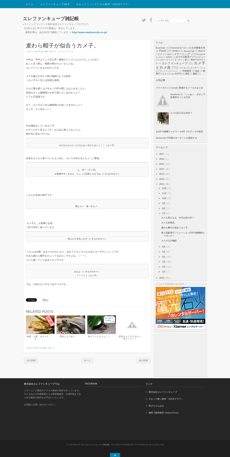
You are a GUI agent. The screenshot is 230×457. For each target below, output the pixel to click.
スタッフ (53, 51)
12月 (164, 188)
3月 (164, 261)
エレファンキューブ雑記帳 (51, 18)
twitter (169, 57)
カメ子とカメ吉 (41, 51)
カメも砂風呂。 (169, 222)
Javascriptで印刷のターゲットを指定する (176, 138)
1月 (164, 271)
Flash (162, 50)
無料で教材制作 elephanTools (164, 412)
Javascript (189, 51)
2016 (162, 159)
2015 (162, 164)
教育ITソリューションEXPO (180, 72)
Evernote (160, 48)
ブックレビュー (172, 71)
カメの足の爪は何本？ (181, 113)
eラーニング (182, 54)
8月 (164, 208)
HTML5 (176, 51)
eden (169, 54)
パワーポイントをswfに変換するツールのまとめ (179, 88)
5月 (164, 252)
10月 (164, 198)
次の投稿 (31, 360)
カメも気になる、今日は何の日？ (177, 217)
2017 (162, 154)
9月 (164, 203)
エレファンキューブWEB (55, 4)
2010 (162, 278)
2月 (164, 267)
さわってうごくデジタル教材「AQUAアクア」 (103, 4)
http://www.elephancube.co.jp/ (89, 32)
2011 (162, 184)
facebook (200, 54)
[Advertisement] (181, 355)
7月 (164, 213)
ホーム (30, 4)
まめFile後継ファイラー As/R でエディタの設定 (179, 131)
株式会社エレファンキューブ (163, 392)
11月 (164, 193)
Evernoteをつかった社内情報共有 (187, 48)
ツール (182, 68)
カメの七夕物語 (169, 240)
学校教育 (186, 71)
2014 (162, 169)
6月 (164, 246)
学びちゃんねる (156, 406)
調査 (187, 74)
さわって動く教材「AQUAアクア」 (166, 399)
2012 (162, 179)
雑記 (195, 73)
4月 (164, 257)
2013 (162, 174)
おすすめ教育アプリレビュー (190, 57)
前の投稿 (143, 360)
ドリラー (194, 68)
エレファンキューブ (175, 63)
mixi (160, 57)
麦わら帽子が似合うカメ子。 (62, 45)
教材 (197, 71)
